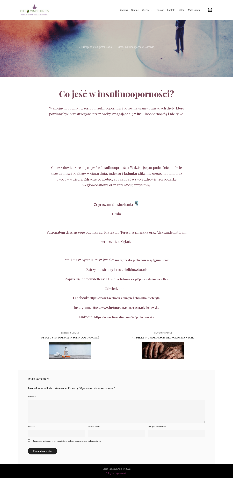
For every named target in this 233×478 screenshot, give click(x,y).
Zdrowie (149, 47)
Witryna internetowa (157, 426)
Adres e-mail (94, 426)
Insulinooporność (134, 47)
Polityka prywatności (116, 473)
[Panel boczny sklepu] (210, 10)
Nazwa (31, 426)
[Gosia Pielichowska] (35, 10)
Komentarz (33, 396)
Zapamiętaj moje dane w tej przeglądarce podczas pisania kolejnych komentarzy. (67, 441)
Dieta (120, 47)
